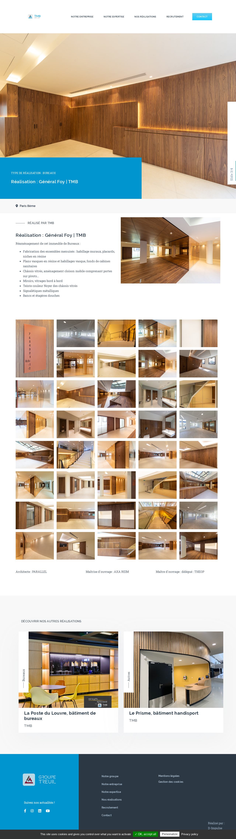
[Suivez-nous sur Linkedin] (39, 811)
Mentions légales (169, 775)
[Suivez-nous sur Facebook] (25, 811)
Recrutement (174, 16)
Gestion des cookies (170, 781)
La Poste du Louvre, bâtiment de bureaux (60, 715)
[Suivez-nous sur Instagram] (32, 811)
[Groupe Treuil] (39, 779)
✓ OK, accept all (145, 834)
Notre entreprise (82, 16)
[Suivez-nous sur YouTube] (48, 811)
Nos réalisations (145, 16)
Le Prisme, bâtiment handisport (164, 713)
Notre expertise (114, 16)
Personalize (170, 834)
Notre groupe (110, 776)
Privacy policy (189, 834)
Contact (202, 16)
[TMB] (43, 17)
